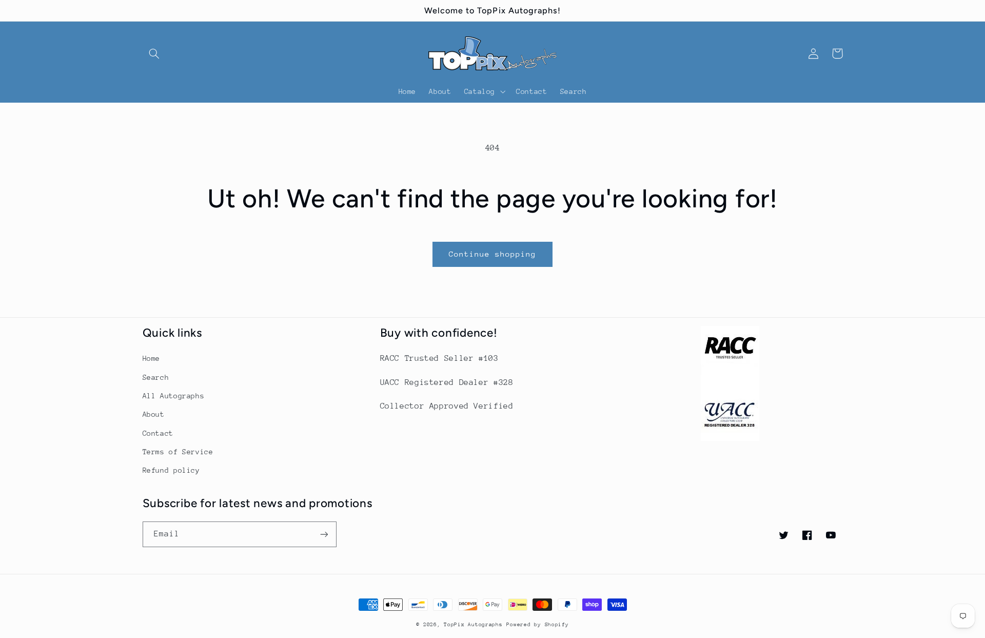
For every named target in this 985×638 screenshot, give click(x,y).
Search (156, 377)
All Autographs (174, 396)
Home (152, 358)
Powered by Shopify (537, 625)
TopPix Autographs (473, 625)
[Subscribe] (324, 534)
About (154, 414)
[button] (154, 53)
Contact (158, 433)
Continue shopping (493, 253)
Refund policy (171, 470)
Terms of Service (178, 452)
